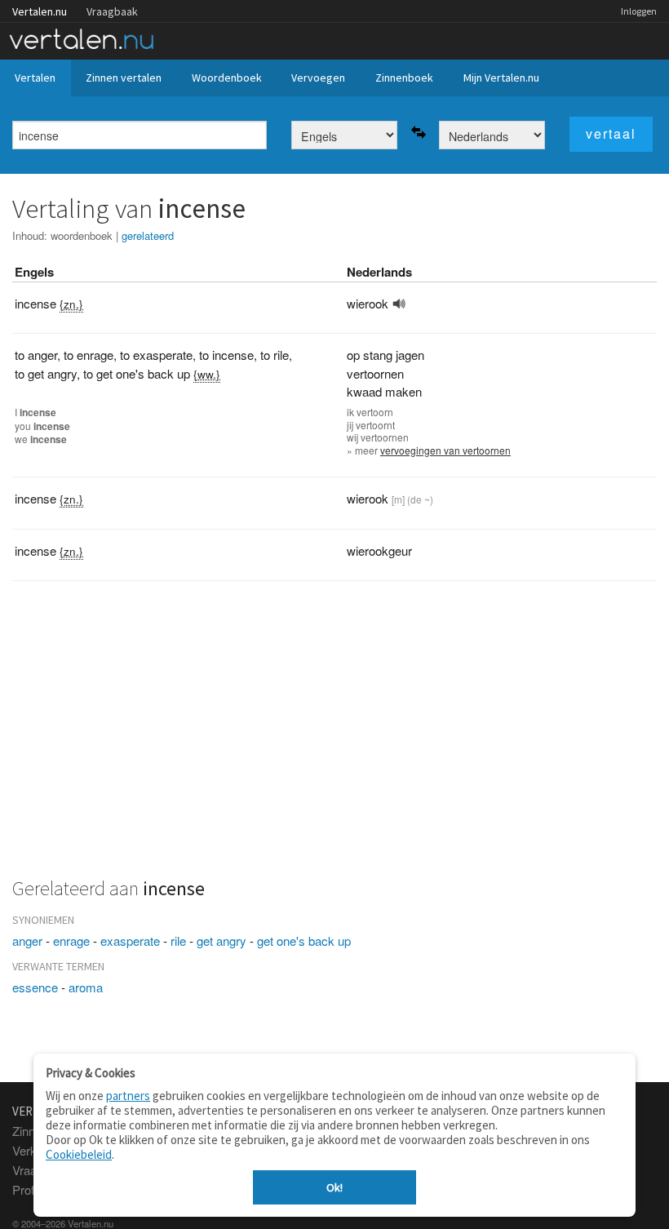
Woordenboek (227, 77)
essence (35, 987)
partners (128, 1095)
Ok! (334, 1187)
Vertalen (35, 77)
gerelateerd (148, 235)
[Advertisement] (334, 738)
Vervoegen (318, 77)
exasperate (130, 940)
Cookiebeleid (79, 1154)
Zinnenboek (404, 77)
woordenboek (82, 235)
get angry (221, 940)
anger (27, 940)
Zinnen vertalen (124, 77)
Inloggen (639, 11)
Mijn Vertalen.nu (501, 77)
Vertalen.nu (39, 11)
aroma (86, 987)
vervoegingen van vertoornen (445, 450)
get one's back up (304, 940)
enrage (71, 940)
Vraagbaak (112, 11)
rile (178, 940)
